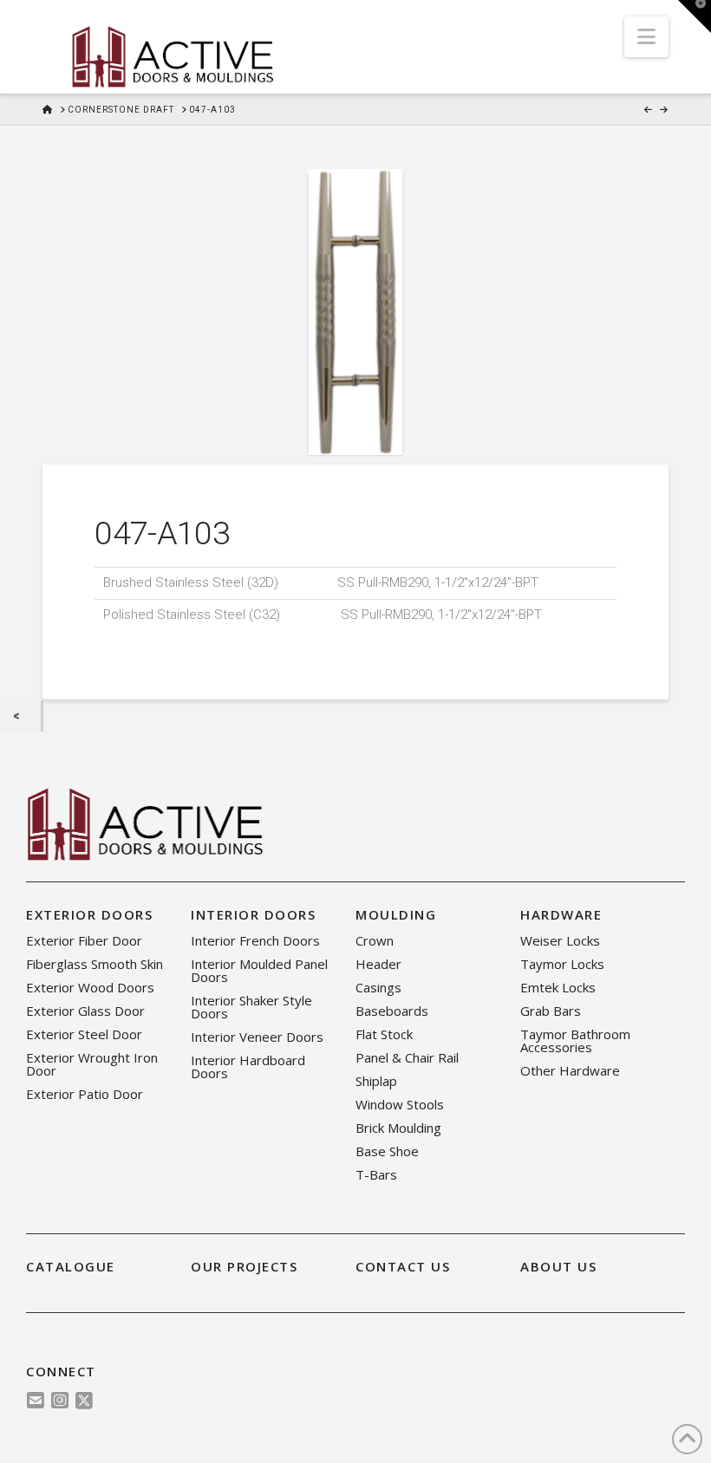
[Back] (20, 716)
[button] (646, 36)
